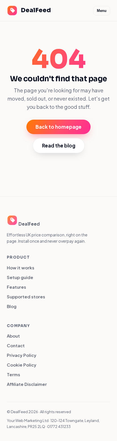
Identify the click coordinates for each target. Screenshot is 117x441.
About (13, 335)
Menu (101, 11)
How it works (20, 267)
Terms (13, 374)
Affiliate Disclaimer (27, 384)
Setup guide (20, 277)
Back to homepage (58, 127)
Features (16, 287)
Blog (11, 306)
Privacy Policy (21, 355)
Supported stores (26, 296)
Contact (16, 345)
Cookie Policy (21, 364)
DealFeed (36, 10)
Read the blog (58, 145)
